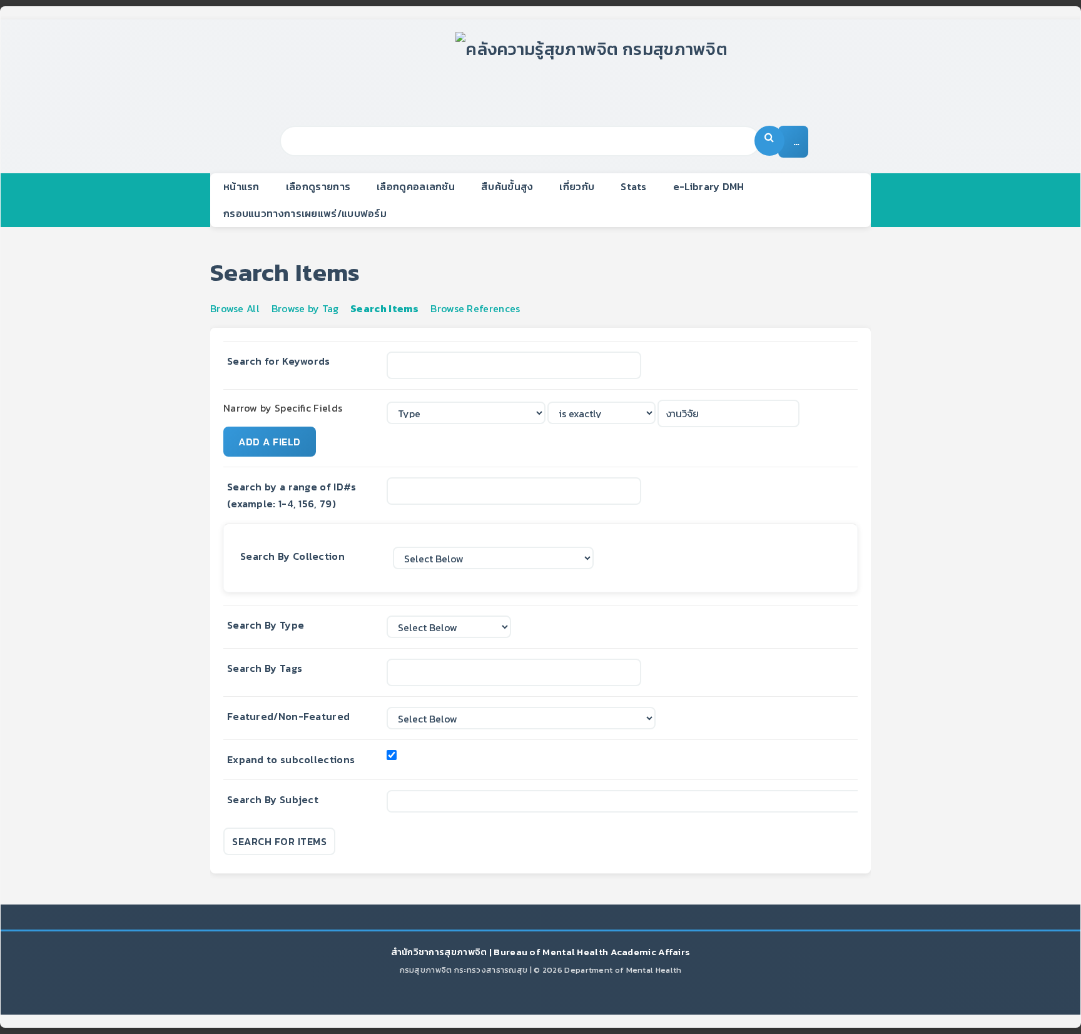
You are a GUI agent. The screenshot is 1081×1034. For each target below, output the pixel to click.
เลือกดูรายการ (318, 186)
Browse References (475, 308)
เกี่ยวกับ (576, 186)
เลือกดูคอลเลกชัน (416, 186)
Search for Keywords (278, 360)
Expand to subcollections (291, 759)
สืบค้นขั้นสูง (507, 186)
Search (769, 141)
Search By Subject (272, 799)
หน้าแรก (241, 186)
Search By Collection (292, 556)
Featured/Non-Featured (288, 716)
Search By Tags (264, 668)
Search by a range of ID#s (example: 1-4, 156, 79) (292, 495)
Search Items (384, 308)
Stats (634, 186)
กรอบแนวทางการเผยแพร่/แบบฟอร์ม (305, 213)
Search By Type (265, 624)
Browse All (235, 308)
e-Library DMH (708, 186)
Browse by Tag (305, 308)
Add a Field (269, 441)
